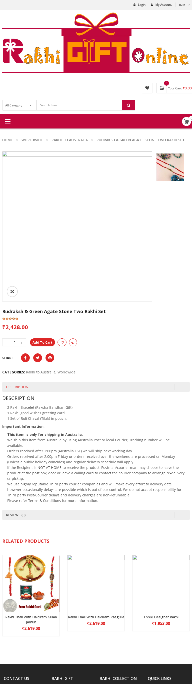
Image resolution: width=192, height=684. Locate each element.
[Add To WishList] (62, 342)
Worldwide (32, 140)
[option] (77, 226)
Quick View (31, 574)
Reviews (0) (16, 514)
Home (7, 140)
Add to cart (42, 342)
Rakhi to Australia (70, 140)
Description (17, 386)
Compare (73, 342)
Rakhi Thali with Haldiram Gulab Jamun (31, 619)
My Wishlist (147, 88)
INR (182, 5)
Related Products (25, 541)
